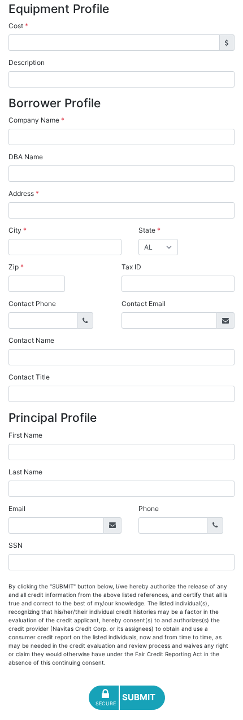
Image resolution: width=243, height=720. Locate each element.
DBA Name (25, 156)
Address (23, 193)
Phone (148, 508)
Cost (18, 25)
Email (16, 508)
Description (26, 62)
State (149, 230)
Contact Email (144, 303)
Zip (16, 267)
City (17, 230)
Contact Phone (32, 303)
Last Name (25, 472)
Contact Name (31, 340)
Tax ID (131, 267)
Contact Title (29, 377)
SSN (15, 545)
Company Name (36, 120)
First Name (25, 435)
